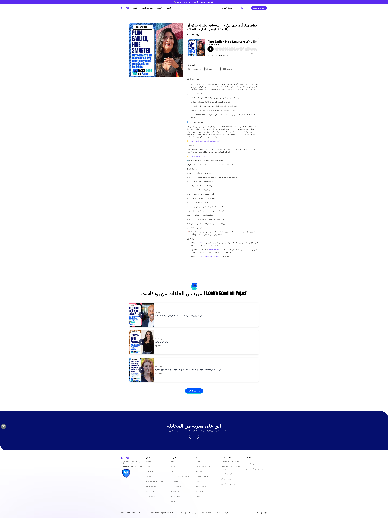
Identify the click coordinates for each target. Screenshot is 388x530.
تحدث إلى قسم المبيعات (203, 466)
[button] (136, 8)
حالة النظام (149, 471)
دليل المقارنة (175, 491)
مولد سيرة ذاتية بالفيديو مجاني (255, 469)
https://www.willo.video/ (197, 156)
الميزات (148, 461)
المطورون (174, 471)
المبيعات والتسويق (226, 474)
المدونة (173, 461)
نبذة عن (198, 461)
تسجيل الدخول (227, 8)
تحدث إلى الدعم (200, 471)
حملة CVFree (175, 496)
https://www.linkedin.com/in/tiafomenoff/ (204, 141)
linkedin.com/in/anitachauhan (210, 256)
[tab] (190, 79)
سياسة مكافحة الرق (202, 476)
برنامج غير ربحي (176, 486)
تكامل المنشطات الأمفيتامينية (154, 481)
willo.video (199, 243)
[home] (125, 8)
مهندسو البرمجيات (226, 479)
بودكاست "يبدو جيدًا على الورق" (180, 476)
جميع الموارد (174, 501)
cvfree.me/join (213, 250)
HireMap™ (199, 481)
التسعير (168, 8)
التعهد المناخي (175, 481)
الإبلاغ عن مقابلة (201, 486)
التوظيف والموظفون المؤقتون (229, 484)
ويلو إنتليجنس (150, 476)
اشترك (194, 436)
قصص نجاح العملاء (147, 8)
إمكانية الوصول (200, 496)
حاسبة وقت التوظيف (252, 464)
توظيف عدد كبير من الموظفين (230, 461)
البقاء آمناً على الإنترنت (202, 491)
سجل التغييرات (150, 491)
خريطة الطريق (150, 496)
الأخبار (173, 466)
